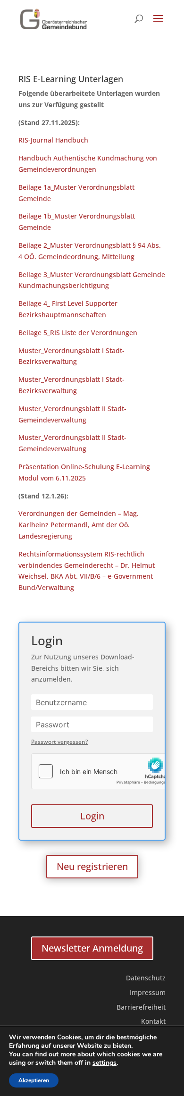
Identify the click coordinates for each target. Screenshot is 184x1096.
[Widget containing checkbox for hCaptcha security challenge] (102, 771)
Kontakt (153, 1021)
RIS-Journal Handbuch (53, 139)
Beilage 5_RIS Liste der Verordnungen (77, 332)
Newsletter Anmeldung (92, 948)
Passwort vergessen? (59, 742)
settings (104, 1063)
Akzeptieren (33, 1080)
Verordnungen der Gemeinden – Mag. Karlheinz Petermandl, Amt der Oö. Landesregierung (78, 524)
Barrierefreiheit (141, 1007)
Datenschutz (146, 977)
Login (92, 815)
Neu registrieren (92, 866)
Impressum (148, 992)
